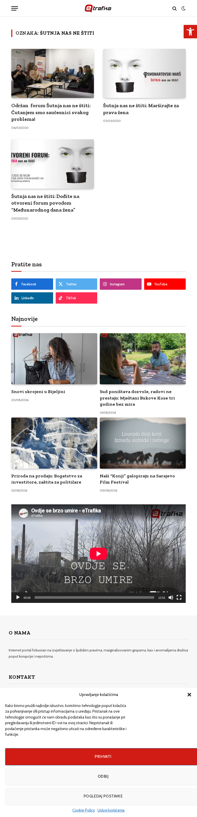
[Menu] (14, 8)
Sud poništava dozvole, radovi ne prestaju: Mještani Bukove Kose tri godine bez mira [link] (137, 398)
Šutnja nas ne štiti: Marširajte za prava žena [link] (141, 108)
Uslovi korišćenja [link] (111, 810)
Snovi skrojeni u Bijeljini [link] (38, 391)
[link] (190, 31)
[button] (189, 694)
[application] (98, 553)
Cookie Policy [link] (83, 810)
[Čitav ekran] (179, 597)
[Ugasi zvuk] (170, 597)
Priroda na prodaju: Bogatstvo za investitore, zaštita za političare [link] (46, 479)
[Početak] (18, 597)
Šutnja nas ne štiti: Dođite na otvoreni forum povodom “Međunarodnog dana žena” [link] (45, 203)
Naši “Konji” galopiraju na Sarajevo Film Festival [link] (137, 479)
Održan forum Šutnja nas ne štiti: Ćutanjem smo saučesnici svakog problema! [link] (51, 112)
